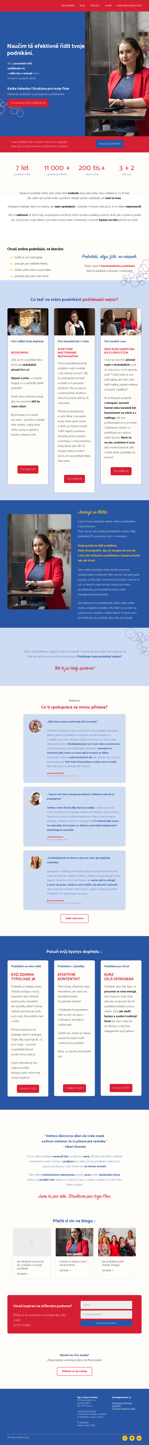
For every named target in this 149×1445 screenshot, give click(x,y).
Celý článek (21, 1273)
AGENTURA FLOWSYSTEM (129, 6)
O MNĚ (108, 6)
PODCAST (95, 6)
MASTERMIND (67, 6)
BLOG (82, 6)
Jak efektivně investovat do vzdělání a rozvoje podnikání (30, 1265)
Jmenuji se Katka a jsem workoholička (73, 1263)
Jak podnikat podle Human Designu (113, 1263)
